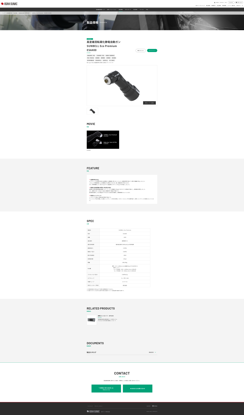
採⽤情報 (224, 5)
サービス (142, 9)
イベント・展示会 (231, 5)
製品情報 (208, 5)
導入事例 (135, 9)
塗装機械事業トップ (100, 9)
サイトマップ (90, 406)
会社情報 (219, 5)
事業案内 (213, 5)
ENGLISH (222, 2)
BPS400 (125, 285)
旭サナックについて (200, 5)
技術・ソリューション (111, 9)
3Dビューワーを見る (149, 103)
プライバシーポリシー (99, 406)
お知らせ (238, 5)
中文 (226, 2)
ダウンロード (128, 9)
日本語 (217, 2)
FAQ (147, 9)
